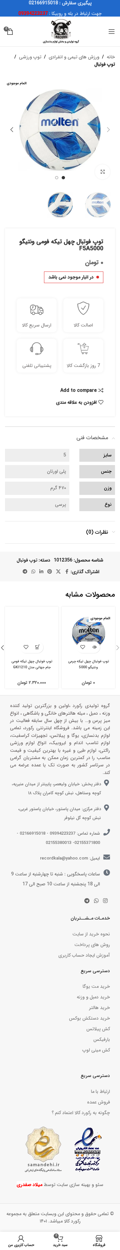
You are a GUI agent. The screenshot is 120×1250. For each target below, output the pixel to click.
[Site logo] (60, 31)
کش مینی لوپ (96, 1050)
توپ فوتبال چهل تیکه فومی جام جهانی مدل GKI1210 (31, 664)
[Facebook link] (67, 571)
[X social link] (58, 571)
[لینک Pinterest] (49, 571)
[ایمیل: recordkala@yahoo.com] (106, 857)
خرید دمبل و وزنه (93, 997)
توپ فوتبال (104, 64)
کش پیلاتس (98, 1029)
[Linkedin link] (41, 571)
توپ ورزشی (30, 57)
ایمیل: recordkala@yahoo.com (70, 858)
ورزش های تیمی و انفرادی (74, 57)
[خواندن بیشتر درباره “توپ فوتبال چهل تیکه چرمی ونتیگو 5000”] (94, 647)
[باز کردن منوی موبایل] (111, 31)
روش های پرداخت (92, 944)
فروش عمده (98, 1102)
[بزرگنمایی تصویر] (102, 171)
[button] (108, 129)
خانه (111, 57)
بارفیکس (101, 1039)
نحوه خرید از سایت (91, 934)
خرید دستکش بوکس (89, 1018)
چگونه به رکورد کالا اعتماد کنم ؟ (81, 1112)
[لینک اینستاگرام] (105, 901)
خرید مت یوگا (96, 986)
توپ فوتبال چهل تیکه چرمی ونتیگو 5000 (88, 664)
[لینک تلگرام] (25, 571)
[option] (63, 177)
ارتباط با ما (100, 1091)
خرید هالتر (99, 1007)
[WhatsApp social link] (33, 571)
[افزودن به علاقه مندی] (82, 647)
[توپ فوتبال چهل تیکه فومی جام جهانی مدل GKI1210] (31, 633)
